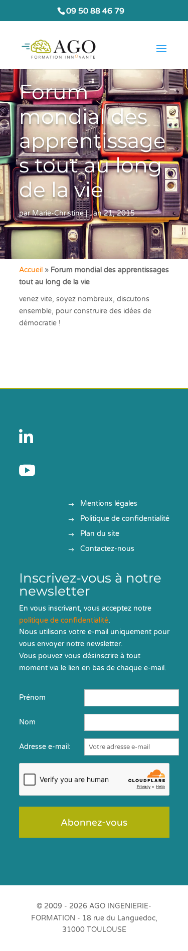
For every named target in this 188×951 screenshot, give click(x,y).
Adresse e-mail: (45, 746)
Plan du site (99, 534)
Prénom (32, 697)
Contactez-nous (107, 549)
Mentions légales (108, 504)
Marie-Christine (58, 213)
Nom (27, 722)
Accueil (31, 270)
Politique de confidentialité (124, 519)
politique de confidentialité (63, 620)
